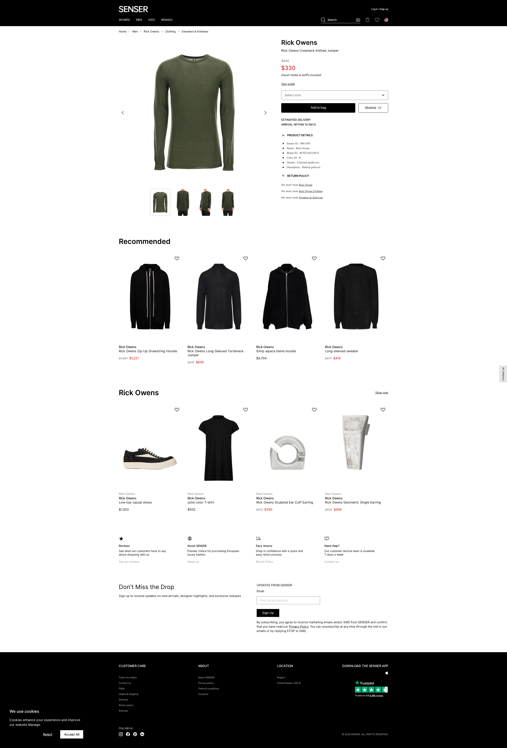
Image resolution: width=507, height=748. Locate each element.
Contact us (331, 561)
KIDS (152, 19)
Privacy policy (206, 682)
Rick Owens (151, 31)
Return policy (126, 705)
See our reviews (129, 561)
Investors (203, 694)
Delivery (123, 699)
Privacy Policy (298, 626)
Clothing (170, 31)
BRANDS (166, 19)
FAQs (122, 688)
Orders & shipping (128, 694)
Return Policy (264, 561)
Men (135, 31)
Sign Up (268, 613)
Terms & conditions (208, 688)
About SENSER (206, 677)
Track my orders (128, 677)
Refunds (123, 710)
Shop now (381, 392)
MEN (139, 19)
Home (122, 31)
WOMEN (124, 19)
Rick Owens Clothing (311, 191)
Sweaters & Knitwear (195, 31)
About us (193, 561)
